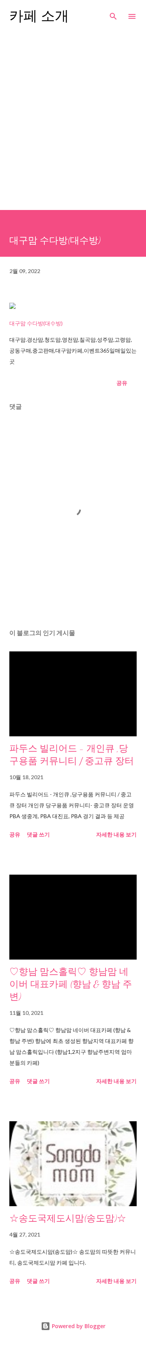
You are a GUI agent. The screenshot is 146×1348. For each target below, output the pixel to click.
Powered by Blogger (78, 1326)
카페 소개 (39, 16)
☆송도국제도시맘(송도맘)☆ (67, 1218)
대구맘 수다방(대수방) (36, 323)
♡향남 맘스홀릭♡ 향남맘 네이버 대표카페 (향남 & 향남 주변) (70, 984)
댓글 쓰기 (38, 834)
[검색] (113, 14)
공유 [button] (121, 382)
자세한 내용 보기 (116, 834)
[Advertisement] (73, 118)
